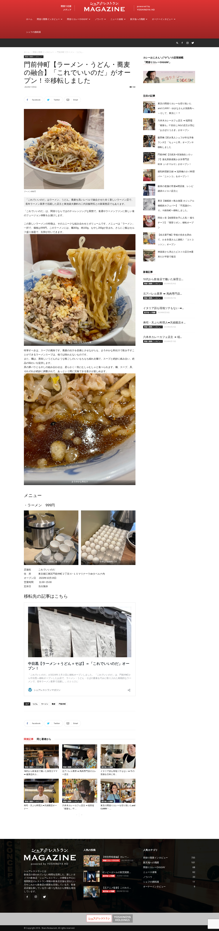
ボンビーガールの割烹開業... (116, 872)
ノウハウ (99, 19)
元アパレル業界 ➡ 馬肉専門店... (162, 293)
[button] (177, 43)
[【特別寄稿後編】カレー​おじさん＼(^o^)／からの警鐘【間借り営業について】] (92, 860)
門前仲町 (62, 704)
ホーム (29, 19)
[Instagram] (187, 43)
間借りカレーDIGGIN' (111, 860)
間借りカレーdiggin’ (77, 19)
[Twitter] (192, 43)
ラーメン (44, 704)
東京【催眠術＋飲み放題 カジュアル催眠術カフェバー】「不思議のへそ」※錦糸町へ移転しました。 (176, 205)
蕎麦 (53, 704)
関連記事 (29, 739)
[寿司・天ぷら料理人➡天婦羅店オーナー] (41, 791)
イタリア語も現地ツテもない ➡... (163, 308)
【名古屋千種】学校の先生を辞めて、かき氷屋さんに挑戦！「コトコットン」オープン (176, 239)
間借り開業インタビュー (48, 19)
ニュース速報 (116, 19)
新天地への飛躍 (137, 19)
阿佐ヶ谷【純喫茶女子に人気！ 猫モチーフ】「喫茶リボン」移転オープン (176, 222)
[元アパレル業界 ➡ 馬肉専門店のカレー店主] (79, 756)
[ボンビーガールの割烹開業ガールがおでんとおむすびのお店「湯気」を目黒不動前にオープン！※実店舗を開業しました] (92, 876)
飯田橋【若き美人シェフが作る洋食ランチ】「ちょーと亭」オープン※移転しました (176, 142)
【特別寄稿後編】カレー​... (115, 857)
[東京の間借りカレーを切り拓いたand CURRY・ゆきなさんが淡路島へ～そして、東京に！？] (118, 791)
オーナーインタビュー (162, 19)
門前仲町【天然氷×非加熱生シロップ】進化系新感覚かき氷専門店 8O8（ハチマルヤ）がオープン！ (175, 159)
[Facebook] (182, 43)
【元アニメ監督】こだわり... (116, 887)
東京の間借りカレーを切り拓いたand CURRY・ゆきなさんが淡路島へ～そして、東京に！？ (176, 108)
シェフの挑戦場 (33, 32)
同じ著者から (44, 739)
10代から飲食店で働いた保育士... (163, 279)
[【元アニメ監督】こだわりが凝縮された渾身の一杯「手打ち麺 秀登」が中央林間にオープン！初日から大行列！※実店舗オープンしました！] (92, 891)
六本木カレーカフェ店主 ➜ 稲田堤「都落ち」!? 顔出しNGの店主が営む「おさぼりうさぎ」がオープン (176, 125)
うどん (35, 704)
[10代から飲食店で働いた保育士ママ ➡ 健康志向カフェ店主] (41, 756)
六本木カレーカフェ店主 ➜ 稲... (162, 337)
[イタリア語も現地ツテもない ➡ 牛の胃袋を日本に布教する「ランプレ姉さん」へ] (118, 756)
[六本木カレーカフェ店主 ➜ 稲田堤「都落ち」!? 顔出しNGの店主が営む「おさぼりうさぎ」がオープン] (79, 791)
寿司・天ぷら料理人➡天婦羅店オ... (164, 322)
